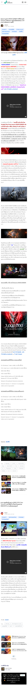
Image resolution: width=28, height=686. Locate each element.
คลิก (17, 678)
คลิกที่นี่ (8, 442)
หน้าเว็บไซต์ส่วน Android (11, 89)
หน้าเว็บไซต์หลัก (17, 352)
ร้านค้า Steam (18, 354)
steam (7, 620)
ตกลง (22, 675)
